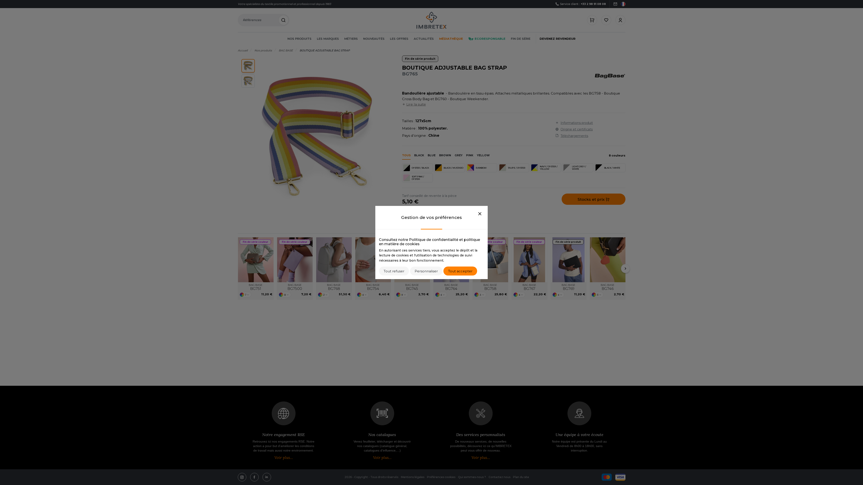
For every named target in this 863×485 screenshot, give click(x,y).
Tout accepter (460, 271)
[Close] (480, 214)
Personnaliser (426, 271)
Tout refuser (394, 271)
